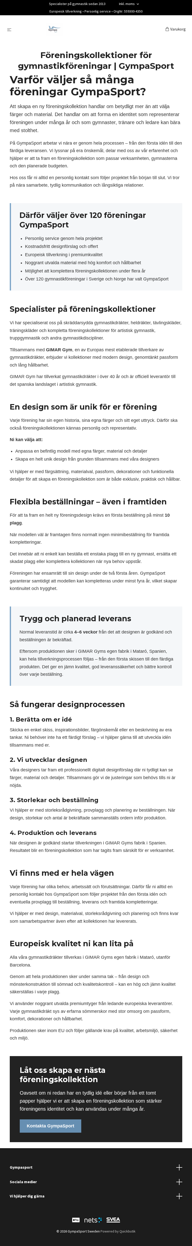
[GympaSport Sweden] (89, 29)
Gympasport (21, 1167)
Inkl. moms (127, 4)
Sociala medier (23, 1181)
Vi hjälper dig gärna (27, 1195)
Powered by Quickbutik (118, 1231)
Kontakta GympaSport (50, 1125)
